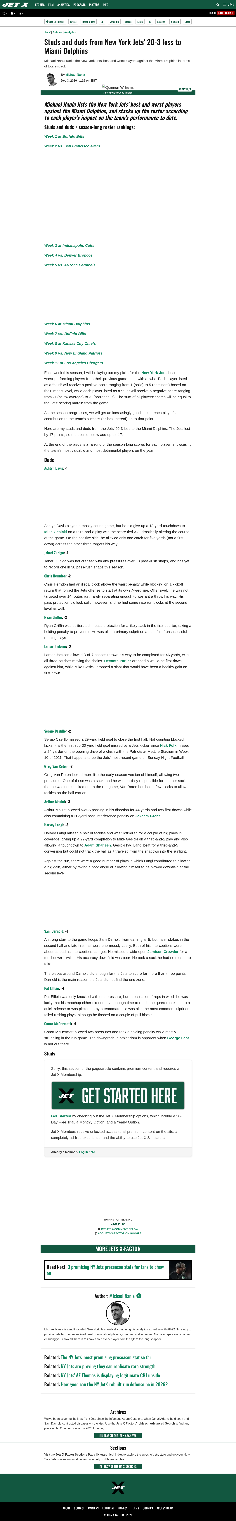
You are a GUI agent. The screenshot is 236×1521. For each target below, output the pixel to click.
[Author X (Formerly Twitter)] (138, 1295)
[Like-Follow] (21, 13)
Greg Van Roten (55, 766)
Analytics (63, 4)
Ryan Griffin (53, 617)
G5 (102, 22)
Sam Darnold (53, 931)
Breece (128, 22)
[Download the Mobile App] (4, 13)
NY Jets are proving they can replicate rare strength (108, 1366)
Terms (135, 1508)
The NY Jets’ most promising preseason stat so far (106, 1357)
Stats (140, 22)
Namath (175, 22)
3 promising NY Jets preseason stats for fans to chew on (105, 1270)
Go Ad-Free (227, 13)
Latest (73, 22)
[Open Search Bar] (217, 4)
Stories (40, 4)
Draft (187, 22)
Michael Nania (75, 74)
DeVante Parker (117, 661)
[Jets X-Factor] (16, 4)
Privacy (123, 1508)
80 (150, 22)
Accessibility (165, 1508)
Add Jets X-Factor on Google (119, 1233)
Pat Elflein (51, 988)
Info (105, 4)
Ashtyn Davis (53, 468)
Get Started (61, 1116)
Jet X (47, 32)
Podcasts (79, 4)
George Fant (178, 1038)
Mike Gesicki (55, 532)
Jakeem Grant (147, 816)
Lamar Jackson (55, 646)
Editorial (108, 1508)
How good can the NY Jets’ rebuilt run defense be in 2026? (114, 1384)
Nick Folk (168, 745)
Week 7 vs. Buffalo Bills (65, 334)
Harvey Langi (53, 824)
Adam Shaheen (97, 845)
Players (94, 4)
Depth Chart (88, 22)
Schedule (114, 22)
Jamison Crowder (163, 952)
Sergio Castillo (55, 731)
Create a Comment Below (119, 1229)
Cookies (148, 1508)
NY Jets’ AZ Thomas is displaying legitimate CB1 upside (110, 1375)
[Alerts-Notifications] (12, 13)
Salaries (161, 22)
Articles (57, 32)
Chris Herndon (55, 576)
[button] (228, 4)
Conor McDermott (57, 1023)
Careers (93, 1508)
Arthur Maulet (54, 801)
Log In (212, 13)
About (66, 1508)
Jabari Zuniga (54, 552)
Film (51, 4)
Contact (79, 1508)
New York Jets (153, 373)
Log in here (87, 1152)
